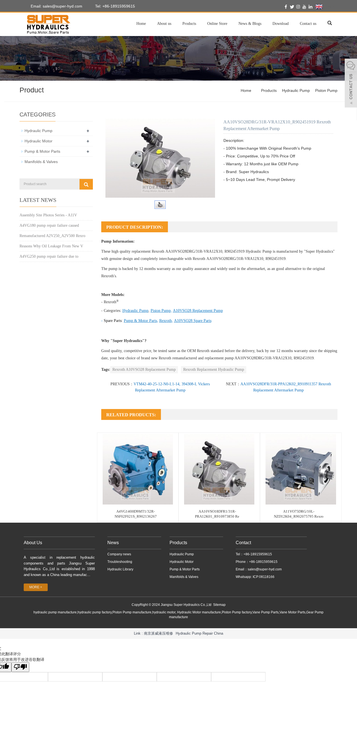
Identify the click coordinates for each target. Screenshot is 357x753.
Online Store (217, 23)
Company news (119, 554)
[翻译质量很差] (20, 667)
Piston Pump (326, 90)
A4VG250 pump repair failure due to (49, 256)
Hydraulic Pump (296, 90)
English (330, 6)
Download (280, 23)
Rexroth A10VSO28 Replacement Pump (144, 369)
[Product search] (86, 184)
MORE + (35, 587)
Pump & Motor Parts (42, 151)
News (113, 542)
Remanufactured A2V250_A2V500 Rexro (52, 236)
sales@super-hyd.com (265, 569)
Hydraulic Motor (38, 141)
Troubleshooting (119, 562)
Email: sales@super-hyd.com (56, 6)
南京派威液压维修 (158, 633)
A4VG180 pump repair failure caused (49, 225)
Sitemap (219, 605)
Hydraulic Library (120, 569)
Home (141, 23)
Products (189, 23)
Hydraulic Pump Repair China (199, 633)
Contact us (308, 23)
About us (164, 23)
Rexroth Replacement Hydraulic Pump (213, 369)
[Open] (351, 84)
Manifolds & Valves (41, 161)
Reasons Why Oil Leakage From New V (51, 246)
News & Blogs (249, 23)
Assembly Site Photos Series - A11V (48, 215)
